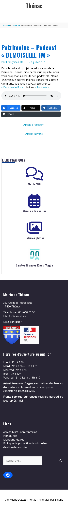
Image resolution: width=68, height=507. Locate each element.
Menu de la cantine (34, 211)
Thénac (34, 5)
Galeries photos (34, 238)
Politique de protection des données (25, 443)
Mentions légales (13, 439)
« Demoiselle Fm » (12, 87)
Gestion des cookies (15, 447)
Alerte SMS (34, 184)
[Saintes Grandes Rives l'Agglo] (34, 255)
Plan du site (10, 436)
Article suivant (34, 134)
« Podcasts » (42, 87)
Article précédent (33, 125)
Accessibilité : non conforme (20, 432)
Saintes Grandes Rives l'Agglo (34, 265)
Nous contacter (12, 322)
